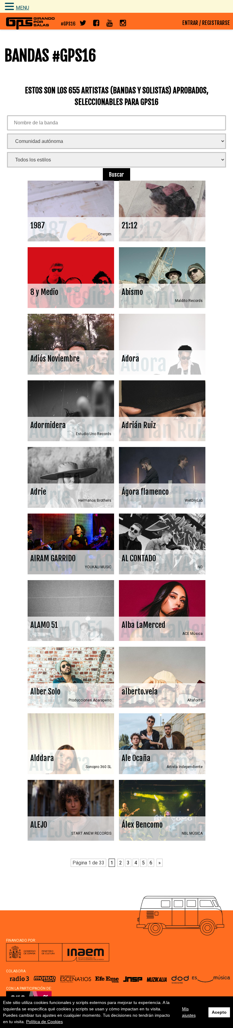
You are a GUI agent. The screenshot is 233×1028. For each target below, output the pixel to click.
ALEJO (71, 810)
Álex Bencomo (162, 810)
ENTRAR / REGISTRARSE (206, 22)
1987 (71, 211)
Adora (162, 344)
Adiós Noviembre (71, 344)
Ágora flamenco (162, 477)
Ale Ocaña (162, 743)
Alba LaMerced (162, 610)
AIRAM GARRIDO (71, 544)
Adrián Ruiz (162, 410)
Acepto (219, 1012)
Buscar (116, 174)
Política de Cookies (44, 1021)
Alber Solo (71, 677)
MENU (22, 8)
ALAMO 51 (71, 610)
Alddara (71, 743)
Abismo (162, 277)
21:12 (162, 211)
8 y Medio (71, 277)
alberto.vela (162, 677)
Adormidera (71, 410)
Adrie (71, 477)
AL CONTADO (162, 544)
